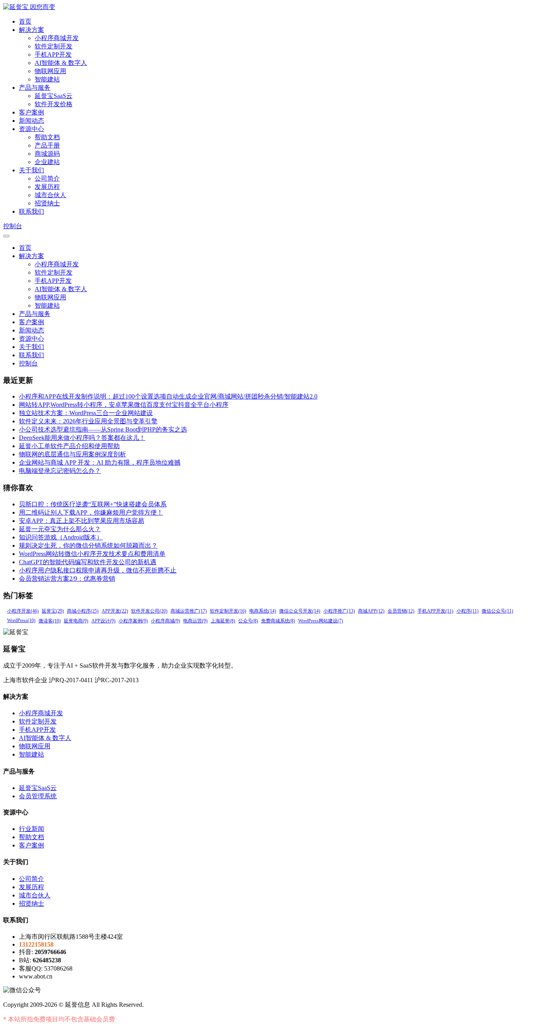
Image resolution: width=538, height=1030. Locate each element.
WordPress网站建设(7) (320, 621)
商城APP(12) (371, 611)
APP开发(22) (115, 611)
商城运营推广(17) (189, 611)
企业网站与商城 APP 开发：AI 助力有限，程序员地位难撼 (99, 462)
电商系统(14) (262, 611)
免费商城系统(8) (278, 621)
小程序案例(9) (133, 621)
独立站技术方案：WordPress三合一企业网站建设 (86, 413)
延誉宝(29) (53, 611)
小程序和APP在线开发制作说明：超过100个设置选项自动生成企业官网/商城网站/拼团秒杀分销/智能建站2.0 (168, 396)
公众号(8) (248, 621)
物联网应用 (50, 71)
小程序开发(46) (23, 611)
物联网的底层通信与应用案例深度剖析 (72, 454)
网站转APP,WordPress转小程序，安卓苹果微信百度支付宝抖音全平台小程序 (123, 404)
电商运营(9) (195, 621)
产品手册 (47, 145)
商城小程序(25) (82, 611)
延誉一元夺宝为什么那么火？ (60, 529)
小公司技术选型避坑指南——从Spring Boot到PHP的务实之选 (103, 429)
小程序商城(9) (165, 621)
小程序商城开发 (57, 38)
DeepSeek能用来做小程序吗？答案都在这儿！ (82, 437)
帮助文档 (47, 137)
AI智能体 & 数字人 (61, 62)
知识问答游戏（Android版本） (61, 537)
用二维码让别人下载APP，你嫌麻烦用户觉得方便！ (91, 512)
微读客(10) (50, 621)
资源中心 (31, 129)
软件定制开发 (53, 46)
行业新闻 (31, 828)
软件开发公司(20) (149, 611)
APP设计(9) (103, 621)
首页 (25, 21)
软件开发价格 (53, 104)
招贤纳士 (47, 203)
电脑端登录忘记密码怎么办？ (60, 470)
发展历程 (47, 186)
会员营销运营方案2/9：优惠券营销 (67, 578)
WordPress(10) (21, 620)
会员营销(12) (401, 611)
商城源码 (47, 153)
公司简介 (47, 178)
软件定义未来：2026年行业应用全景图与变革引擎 (88, 421)
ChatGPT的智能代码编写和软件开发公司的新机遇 (87, 562)
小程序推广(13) (339, 611)
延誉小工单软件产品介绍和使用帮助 (69, 446)
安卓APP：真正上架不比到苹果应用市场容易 (81, 520)
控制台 (12, 226)
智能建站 (47, 79)
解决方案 (31, 29)
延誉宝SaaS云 (53, 95)
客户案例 (31, 112)
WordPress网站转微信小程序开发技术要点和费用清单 (92, 553)
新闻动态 (31, 120)
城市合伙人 (50, 195)
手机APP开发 (53, 54)
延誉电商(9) (76, 621)
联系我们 (31, 211)
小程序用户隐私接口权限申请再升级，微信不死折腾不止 (97, 570)
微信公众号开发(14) (299, 611)
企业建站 (47, 162)
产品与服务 (34, 87)
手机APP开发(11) (435, 611)
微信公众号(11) (497, 611)
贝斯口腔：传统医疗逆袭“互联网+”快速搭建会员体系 (93, 504)
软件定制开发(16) (228, 611)
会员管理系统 (38, 796)
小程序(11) (467, 611)
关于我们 (31, 170)
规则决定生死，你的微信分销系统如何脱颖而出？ (88, 545)
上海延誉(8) (223, 621)
